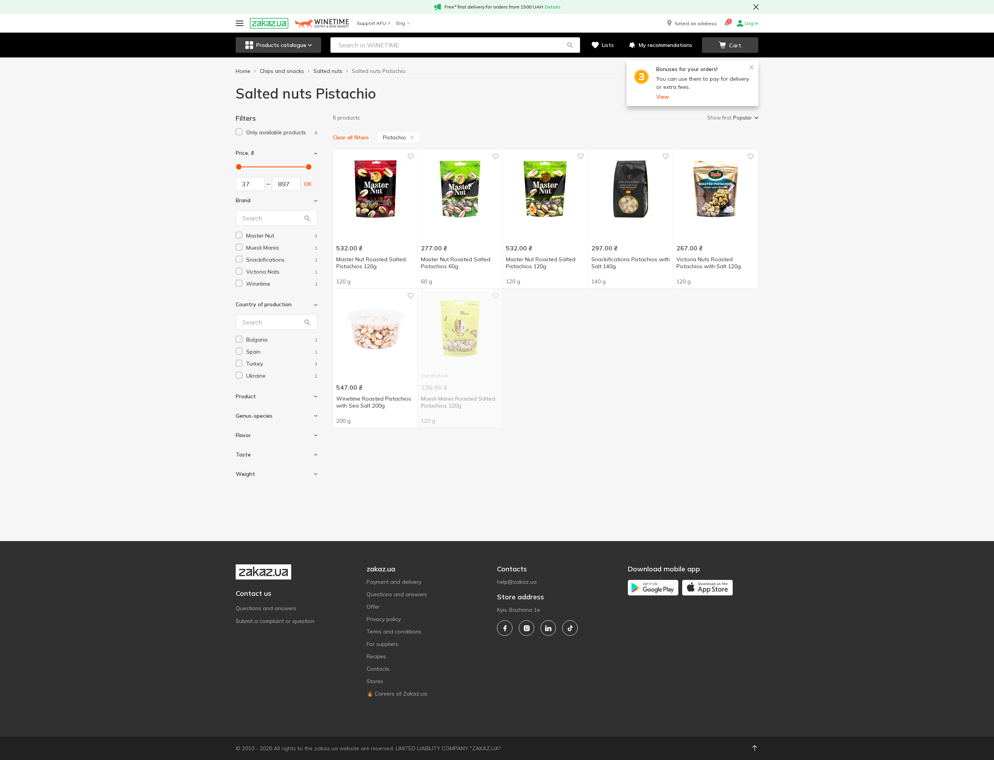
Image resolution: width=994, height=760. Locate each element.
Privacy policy (384, 619)
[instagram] (526, 628)
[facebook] (505, 628)
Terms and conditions (394, 631)
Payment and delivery (394, 581)
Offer (373, 606)
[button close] (756, 7)
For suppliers (382, 643)
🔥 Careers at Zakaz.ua (397, 693)
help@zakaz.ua (517, 581)
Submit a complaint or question (275, 621)
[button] (691, 23)
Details (553, 7)
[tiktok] (570, 628)
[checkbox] (239, 131)
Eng (400, 23)
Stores (375, 681)
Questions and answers (266, 608)
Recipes (376, 656)
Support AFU (371, 23)
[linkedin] (548, 628)
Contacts (378, 668)
